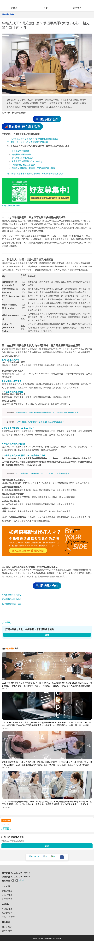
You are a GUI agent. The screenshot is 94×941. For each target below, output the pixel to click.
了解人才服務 (7, 895)
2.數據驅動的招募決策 (21, 154)
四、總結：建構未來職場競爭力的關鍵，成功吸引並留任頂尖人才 (35, 173)
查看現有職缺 (7, 891)
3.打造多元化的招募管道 (22, 157)
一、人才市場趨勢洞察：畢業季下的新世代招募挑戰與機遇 (32, 138)
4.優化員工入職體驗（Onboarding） (28, 161)
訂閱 (47, 845)
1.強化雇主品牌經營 (20, 151)
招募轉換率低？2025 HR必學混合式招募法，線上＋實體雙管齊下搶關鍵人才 (47, 412)
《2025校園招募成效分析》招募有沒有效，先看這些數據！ (40, 421)
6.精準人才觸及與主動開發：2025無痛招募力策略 (33, 168)
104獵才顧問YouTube (11, 604)
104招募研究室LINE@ (11, 205)
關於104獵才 (7, 927)
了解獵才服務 (7, 909)
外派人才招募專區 (9, 916)
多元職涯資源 (7, 898)
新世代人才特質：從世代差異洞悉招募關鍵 (29, 142)
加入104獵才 (7, 931)
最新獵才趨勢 (7, 913)
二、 (9, 142)
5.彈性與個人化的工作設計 (23, 164)
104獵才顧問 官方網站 (11, 594)
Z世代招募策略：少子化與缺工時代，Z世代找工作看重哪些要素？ (42, 473)
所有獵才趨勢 (8, 14)
